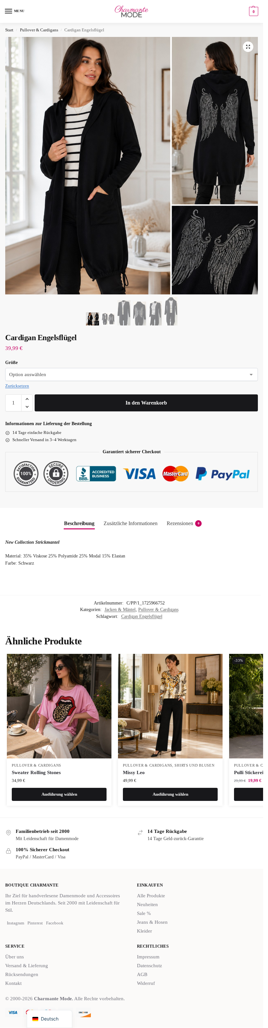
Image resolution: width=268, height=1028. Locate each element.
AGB (142, 974)
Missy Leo (134, 772)
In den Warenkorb (146, 403)
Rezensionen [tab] (183, 523)
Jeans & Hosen (152, 922)
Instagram (15, 922)
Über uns (14, 956)
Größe (11, 362)
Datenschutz (149, 965)
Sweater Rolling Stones (36, 772)
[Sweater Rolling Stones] (59, 706)
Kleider (144, 931)
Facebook (54, 922)
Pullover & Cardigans (39, 29)
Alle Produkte (151, 895)
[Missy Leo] (170, 706)
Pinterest (35, 922)
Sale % (144, 913)
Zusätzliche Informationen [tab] (131, 523)
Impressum (148, 956)
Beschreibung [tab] (79, 523)
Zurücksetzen (17, 385)
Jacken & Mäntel (120, 609)
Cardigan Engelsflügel (141, 616)
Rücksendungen (21, 974)
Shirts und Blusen (194, 765)
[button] (252, 11)
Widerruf (146, 983)
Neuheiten (147, 904)
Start (9, 29)
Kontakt (13, 983)
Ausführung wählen (59, 794)
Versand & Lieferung (26, 965)
